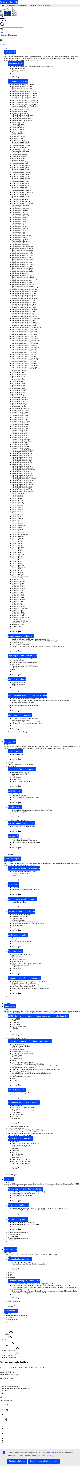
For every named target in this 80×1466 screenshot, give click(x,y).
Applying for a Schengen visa (21, 839)
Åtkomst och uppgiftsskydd (20, 772)
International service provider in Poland (24, 322)
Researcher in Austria (18, 372)
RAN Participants (17, 1154)
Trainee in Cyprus (17, 543)
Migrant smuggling (17, 642)
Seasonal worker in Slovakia (20, 108)
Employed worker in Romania (21, 201)
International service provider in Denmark (24, 299)
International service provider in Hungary (24, 309)
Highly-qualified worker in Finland (22, 262)
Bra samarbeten (16, 779)
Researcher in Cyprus (18, 378)
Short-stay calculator (18, 754)
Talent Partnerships (17, 668)
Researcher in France (18, 387)
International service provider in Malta (23, 320)
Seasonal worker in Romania (20, 448)
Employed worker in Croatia (20, 167)
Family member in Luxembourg (21, 235)
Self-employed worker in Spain (21, 118)
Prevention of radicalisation (20, 873)
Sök (1, 28)
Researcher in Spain (18, 160)
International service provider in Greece (24, 308)
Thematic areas (16, 1030)
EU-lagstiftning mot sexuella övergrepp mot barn (27, 985)
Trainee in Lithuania (18, 565)
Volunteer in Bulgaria (18, 581)
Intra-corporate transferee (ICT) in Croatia (24, 335)
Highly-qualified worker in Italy (21, 273)
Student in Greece (17, 515)
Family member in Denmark (20, 216)
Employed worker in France (20, 180)
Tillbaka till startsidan (6, 1378)
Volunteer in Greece (18, 597)
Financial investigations (19, 959)
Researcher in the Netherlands (21, 408)
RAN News (15, 1152)
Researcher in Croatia (18, 376)
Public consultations (14, 1276)
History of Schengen (18, 794)
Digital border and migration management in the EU (28, 698)
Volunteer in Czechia (18, 587)
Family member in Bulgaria (20, 208)
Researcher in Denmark (19, 381)
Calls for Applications (18, 1044)
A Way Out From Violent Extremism (23, 1067)
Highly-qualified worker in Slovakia (23, 84)
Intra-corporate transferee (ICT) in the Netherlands (27, 369)
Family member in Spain (19, 154)
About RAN (15, 1141)
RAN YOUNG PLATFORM (21, 1159)
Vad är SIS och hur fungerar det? (22, 781)
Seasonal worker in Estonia (20, 423)
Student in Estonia (17, 506)
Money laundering (17, 961)
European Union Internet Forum (18, 1126)
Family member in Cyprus (20, 212)
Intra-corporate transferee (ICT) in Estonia (25, 342)
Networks (7, 1345)
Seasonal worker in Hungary (20, 432)
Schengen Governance (19, 795)
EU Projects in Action (14, 1234)
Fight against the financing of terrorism (24, 871)
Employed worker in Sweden (21, 145)
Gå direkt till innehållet (9, 2)
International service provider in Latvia (24, 315)
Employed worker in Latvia (20, 189)
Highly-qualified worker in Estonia (22, 261)
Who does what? (17, 619)
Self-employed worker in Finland (22, 453)
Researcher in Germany (19, 388)
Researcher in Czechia (18, 380)
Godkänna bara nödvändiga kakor (44, 1461)
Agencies (7, 1003)
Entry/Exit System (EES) (19, 812)
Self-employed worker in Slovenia (22, 117)
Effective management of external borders (20, 764)
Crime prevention (17, 956)
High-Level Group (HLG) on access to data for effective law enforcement (30, 1133)
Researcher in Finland (18, 385)
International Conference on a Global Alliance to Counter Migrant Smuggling (35, 641)
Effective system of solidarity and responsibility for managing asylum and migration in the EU (40, 700)
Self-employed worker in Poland (22, 473)
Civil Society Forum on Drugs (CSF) (19, 1135)
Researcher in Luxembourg (20, 399)
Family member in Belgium (20, 205)
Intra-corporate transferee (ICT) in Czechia (25, 338)
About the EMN (17, 1105)
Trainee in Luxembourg (19, 567)
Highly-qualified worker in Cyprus (22, 255)
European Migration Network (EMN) (23, 1195)
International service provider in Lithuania (24, 317)
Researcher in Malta (18, 401)
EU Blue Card (16, 626)
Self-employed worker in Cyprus (22, 488)
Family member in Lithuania (20, 234)
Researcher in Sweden (18, 198)
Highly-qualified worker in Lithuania (23, 277)
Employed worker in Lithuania (21, 191)
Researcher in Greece (18, 513)
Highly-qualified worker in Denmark (23, 259)
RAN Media (15, 1150)
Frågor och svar (16, 776)
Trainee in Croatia (17, 542)
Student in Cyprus (17, 500)
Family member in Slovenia (20, 151)
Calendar (14, 1080)
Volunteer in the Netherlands (20, 617)
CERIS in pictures (17, 1021)
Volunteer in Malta (17, 610)
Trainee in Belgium (18, 536)
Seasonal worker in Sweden (20, 113)
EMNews (15, 1116)
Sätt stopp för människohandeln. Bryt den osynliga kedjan (29, 1264)
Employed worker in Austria (20, 163)
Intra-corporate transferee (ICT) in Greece (24, 349)
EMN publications (17, 1114)
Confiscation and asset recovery (21, 954)
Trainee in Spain (17, 131)
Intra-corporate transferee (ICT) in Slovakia (25, 100)
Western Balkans (17, 1048)
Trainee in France (17, 552)
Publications (15, 1149)
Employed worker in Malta (20, 194)
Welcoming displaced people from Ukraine (25, 705)
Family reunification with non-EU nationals (25, 666)
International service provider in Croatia (24, 293)
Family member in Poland (20, 239)
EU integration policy (18, 684)
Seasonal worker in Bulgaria (20, 414)
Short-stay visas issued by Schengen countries (26, 842)
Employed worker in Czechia (21, 171)
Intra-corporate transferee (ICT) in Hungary (25, 351)
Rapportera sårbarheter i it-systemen (15, 1437)
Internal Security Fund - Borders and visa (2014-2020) (28, 1210)
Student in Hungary (18, 516)
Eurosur (10, 762)
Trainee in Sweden (17, 133)
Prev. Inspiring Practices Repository (23, 1053)
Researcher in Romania (19, 406)
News (13, 1078)
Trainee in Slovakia (18, 127)
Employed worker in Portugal (21, 199)
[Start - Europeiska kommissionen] (8, 11)
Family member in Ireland (20, 228)
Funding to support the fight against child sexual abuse (28, 981)
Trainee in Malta (17, 569)
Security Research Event (19, 902)
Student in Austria (17, 495)
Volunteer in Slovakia (18, 135)
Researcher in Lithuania (19, 397)
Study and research (17, 664)
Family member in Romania (20, 244)
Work (13, 669)
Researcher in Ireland (18, 392)
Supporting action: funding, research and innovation (28, 923)
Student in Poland (17, 529)
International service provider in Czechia (24, 297)
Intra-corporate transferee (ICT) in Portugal (25, 365)
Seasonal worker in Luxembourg (22, 441)
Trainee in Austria (17, 538)
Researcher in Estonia (18, 383)
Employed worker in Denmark (21, 172)
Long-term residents (18, 660)
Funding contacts (13, 1236)
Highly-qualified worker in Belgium (23, 248)
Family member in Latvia (19, 232)
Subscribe (15, 1028)
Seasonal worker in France (20, 426)
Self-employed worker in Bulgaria (22, 484)
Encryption (15, 940)
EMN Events (16, 1109)
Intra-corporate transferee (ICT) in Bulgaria (25, 333)
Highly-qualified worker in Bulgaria (23, 252)
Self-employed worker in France (22, 455)
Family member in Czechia (20, 214)
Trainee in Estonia (17, 549)
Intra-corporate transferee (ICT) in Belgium (25, 329)
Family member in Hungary (20, 226)
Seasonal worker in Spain (19, 111)
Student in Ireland (17, 518)
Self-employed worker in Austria (22, 482)
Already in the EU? (18, 623)
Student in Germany (18, 511)
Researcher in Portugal (19, 405)
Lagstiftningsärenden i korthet (21, 720)
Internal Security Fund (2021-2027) (23, 1222)
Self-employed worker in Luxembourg (23, 470)
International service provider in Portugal (24, 324)
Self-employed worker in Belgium (22, 480)
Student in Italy (16, 520)
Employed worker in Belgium (21, 162)
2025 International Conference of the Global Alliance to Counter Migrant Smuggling (38, 646)
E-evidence (15, 887)
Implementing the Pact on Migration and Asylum (27, 722)
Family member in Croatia (20, 210)
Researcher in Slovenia (19, 158)
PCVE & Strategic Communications (23, 1062)
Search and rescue (17, 704)
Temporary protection (18, 70)
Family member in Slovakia (20, 149)
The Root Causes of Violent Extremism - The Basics (28, 1064)
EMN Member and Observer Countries (24, 1111)
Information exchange (18, 920)
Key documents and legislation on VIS (24, 826)
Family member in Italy (19, 230)
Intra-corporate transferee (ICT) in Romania (25, 367)
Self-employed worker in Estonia (22, 452)
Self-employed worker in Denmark (22, 491)
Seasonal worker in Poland (20, 444)
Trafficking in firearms (18, 967)
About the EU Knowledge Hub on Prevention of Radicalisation (31, 1073)
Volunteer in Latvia (18, 605)
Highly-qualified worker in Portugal (23, 284)
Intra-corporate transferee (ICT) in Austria (24, 331)
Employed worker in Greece (20, 182)
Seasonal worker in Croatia (20, 416)
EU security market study (19, 1026)
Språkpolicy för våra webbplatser (14, 1438)
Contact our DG (9, 1393)
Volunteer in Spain (17, 138)
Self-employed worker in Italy (21, 464)
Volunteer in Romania (18, 615)
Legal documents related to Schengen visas (25, 841)
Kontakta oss (8, 1433)
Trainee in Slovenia (18, 129)
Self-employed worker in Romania (22, 477)
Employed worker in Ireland (20, 185)
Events (10, 1274)
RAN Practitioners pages (19, 1156)
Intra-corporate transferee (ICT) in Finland (25, 344)
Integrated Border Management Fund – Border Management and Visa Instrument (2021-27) (40, 1208)
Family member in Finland (20, 219)
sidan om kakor (48, 1453)
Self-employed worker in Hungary (22, 461)
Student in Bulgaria (18, 497)
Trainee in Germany (18, 554)
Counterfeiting (16, 968)
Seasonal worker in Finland (20, 425)
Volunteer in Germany (18, 596)
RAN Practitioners (9, 1350)
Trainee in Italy (16, 561)
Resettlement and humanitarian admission (24, 662)
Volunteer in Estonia (18, 590)
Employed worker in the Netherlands (23, 203)
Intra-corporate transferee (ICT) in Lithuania (25, 358)
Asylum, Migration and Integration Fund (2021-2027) (28, 1192)
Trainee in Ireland (17, 560)
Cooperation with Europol (20, 916)
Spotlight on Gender (18, 1075)
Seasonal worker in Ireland (20, 434)
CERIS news (16, 1024)
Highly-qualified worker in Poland (22, 282)
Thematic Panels (17, 1055)
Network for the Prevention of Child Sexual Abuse (23, 1132)
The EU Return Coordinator (20, 644)
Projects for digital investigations (22, 941)
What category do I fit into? (20, 621)
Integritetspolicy (9, 1442)
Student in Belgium (18, 493)
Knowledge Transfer (18, 1049)
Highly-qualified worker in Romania (23, 286)
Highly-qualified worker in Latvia (22, 275)
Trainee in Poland (17, 570)
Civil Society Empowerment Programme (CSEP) (27, 1143)
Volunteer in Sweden (18, 140)
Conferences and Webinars (20, 1147)
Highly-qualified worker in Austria (22, 250)
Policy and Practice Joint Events (21, 1046)
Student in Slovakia (18, 122)
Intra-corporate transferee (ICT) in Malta (24, 362)
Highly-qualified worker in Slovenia (23, 86)
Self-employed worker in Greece (22, 459)
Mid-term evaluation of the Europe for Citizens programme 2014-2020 (33, 1284)
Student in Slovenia (18, 124)
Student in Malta (17, 527)
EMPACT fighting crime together (22, 914)
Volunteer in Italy (17, 603)
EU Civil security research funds (18, 1232)
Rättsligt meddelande (10, 1444)
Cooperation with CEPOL (20, 918)
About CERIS (16, 1019)
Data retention (16, 938)
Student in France (17, 509)
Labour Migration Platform (16, 1128)
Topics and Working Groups (20, 1163)
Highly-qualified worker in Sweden (23, 90)
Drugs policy (16, 958)
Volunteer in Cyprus (18, 585)
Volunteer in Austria (18, 579)
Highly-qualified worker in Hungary (23, 270)
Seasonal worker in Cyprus (20, 417)
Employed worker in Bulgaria (21, 165)
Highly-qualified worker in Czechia (23, 257)
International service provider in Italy (23, 313)
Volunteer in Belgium (18, 578)
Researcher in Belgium (19, 371)
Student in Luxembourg (19, 525)
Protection (15, 875)
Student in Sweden (17, 153)
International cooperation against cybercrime (25, 889)
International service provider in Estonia (24, 300)
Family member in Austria (20, 207)
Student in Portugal (18, 531)
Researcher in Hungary (19, 390)
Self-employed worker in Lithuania (22, 468)
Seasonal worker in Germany (21, 428)
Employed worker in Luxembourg (22, 192)
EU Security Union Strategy (20, 1071)
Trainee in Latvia (17, 563)
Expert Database (17, 1058)
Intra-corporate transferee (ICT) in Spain (24, 104)
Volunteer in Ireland (18, 601)
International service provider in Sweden (24, 99)
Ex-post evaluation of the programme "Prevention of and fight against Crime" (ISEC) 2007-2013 (41, 1285)
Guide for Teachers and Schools (21, 1076)
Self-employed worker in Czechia (22, 489)
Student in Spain (17, 126)
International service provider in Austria (24, 91)
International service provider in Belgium (24, 289)
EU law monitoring (14, 1301)
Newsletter (11, 1272)
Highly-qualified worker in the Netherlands (25, 288)
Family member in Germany (20, 223)
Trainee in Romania (18, 574)
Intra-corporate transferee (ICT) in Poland (24, 363)
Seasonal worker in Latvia (20, 437)
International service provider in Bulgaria (24, 291)
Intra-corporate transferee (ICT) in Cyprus (24, 336)
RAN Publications (17, 1158)
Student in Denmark (18, 504)
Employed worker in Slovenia (21, 144)
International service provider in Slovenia (24, 95)
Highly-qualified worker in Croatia (22, 253)
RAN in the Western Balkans (21, 1161)
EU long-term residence (19, 686)
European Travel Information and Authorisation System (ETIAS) (32, 810)
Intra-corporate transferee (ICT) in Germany (25, 347)
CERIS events (16, 1022)
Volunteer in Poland (18, 612)
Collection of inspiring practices (21, 1145)
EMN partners (16, 1113)
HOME (6, 1334)
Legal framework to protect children (23, 986)
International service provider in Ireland (24, 311)
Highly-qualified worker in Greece (22, 268)
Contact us (11, 1321)
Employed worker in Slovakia (21, 142)
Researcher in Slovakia (19, 156)
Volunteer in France (18, 594)
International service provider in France (24, 304)
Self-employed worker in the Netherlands (24, 479)
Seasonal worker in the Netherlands (23, 450)
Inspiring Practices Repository (21, 1051)
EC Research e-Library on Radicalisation (24, 1093)
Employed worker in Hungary (21, 183)
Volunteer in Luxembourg (20, 608)
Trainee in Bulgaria (18, 540)
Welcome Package (17, 1057)
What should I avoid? (18, 624)
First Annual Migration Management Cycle (25, 718)
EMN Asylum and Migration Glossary (23, 1107)
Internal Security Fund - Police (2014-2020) (25, 1224)
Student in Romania (18, 533)
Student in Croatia (17, 498)
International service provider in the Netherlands (26, 327)
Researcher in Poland (18, 403)
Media (14, 1060)
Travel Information (17, 925)
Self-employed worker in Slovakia (22, 115)
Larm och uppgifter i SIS (19, 774)
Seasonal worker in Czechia (20, 419)
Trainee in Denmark (18, 547)
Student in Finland (17, 507)
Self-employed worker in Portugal (22, 475)
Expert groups (16, 1118)
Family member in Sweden (20, 243)
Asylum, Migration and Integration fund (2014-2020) (28, 1193)
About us (10, 1317)
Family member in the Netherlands (22, 246)
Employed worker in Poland (20, 196)
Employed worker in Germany (21, 178)
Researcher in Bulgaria (19, 374)
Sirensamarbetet (16, 777)
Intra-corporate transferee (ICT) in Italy (24, 354)
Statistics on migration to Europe (18, 732)
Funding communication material (18, 1238)
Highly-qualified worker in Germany (23, 264)
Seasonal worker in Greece (20, 430)
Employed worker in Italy (20, 187)
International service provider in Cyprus (24, 295)
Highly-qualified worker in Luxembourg (24, 279)
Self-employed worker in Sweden (22, 120)
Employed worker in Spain (20, 147)
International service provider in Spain (23, 97)
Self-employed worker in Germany (22, 457)
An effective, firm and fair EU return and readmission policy (30, 639)
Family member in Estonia (20, 217)
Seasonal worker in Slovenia (20, 109)
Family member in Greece (20, 225)
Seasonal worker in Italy (19, 435)
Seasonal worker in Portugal (20, 446)
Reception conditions (18, 68)
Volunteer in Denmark (18, 588)
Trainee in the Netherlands (20, 576)
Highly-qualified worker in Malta (22, 280)
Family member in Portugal (20, 241)
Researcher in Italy (17, 394)
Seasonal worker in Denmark (21, 421)
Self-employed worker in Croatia (22, 486)
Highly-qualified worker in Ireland (22, 271)
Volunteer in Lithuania (18, 606)
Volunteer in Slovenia (18, 136)
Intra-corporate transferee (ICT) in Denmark (25, 340)
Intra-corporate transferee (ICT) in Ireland (24, 353)
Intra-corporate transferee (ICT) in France (24, 345)
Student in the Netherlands (20, 534)
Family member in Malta (19, 237)
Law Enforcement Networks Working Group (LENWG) (25, 1130)
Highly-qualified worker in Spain (22, 88)
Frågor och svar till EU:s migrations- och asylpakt (27, 723)
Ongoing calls (12, 1240)
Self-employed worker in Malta (21, 471)
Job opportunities (13, 1319)
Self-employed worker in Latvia (21, 466)
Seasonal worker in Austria (20, 412)
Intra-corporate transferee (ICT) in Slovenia (25, 102)
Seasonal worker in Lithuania (21, 439)
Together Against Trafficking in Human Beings (26, 963)
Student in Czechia (17, 502)
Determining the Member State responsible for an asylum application (33, 66)
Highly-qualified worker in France (22, 266)
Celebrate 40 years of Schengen (21, 1262)
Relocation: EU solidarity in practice (23, 702)
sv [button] (6, 20)
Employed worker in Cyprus (20, 169)
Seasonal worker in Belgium (20, 410)
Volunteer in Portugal (18, 614)
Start (5, 49)
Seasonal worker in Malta (19, 443)
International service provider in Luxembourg (26, 318)
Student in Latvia (17, 522)
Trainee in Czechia (17, 545)
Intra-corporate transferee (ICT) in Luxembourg (26, 360)
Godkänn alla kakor (17, 1461)
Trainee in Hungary (18, 558)
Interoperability (12, 766)
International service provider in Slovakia (24, 93)
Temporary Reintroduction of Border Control (25, 797)
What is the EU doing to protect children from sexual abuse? (30, 988)
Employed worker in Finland (20, 176)
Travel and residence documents (18, 820)
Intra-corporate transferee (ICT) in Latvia (24, 356)
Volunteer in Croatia (18, 583)
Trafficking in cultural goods (20, 965)
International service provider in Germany (24, 306)
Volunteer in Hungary (18, 599)
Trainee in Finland (17, 551)
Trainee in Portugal (17, 572)
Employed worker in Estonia (20, 174)
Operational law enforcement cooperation (24, 922)
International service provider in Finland (24, 302)
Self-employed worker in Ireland (22, 462)
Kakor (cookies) (9, 1440)
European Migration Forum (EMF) (22, 659)
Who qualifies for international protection (24, 72)
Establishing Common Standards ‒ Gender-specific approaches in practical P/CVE (37, 1069)
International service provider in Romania (24, 326)
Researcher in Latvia (18, 396)
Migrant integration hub (19, 682)
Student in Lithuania (18, 524)
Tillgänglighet (8, 1446)
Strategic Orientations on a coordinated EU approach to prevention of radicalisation (37, 1066)
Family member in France (20, 221)
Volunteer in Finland (18, 592)
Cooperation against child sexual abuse (24, 983)
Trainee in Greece (17, 556)
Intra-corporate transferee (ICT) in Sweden (25, 106)
